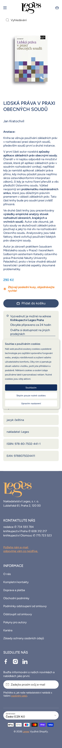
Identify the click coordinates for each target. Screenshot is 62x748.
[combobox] (31, 20)
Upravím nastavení (31, 403)
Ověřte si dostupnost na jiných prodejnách (30, 332)
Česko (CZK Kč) (15, 716)
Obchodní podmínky (16, 598)
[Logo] (31, 8)
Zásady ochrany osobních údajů (23, 638)
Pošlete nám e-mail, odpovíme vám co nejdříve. (20, 549)
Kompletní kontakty (16, 582)
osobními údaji (19, 695)
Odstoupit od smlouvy (17, 614)
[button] (57, 7)
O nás (7, 574)
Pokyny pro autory (15, 622)
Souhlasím (31, 387)
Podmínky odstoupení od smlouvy (25, 606)
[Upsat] (54, 684)
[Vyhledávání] (6, 20)
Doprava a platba (14, 590)
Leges (26, 731)
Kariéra (7, 630)
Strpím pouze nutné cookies (31, 395)
